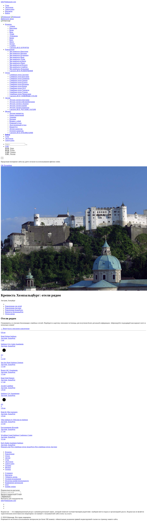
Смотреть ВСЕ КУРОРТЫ (19, 47)
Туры (7, 5)
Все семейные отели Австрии (46, 447)
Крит (11, 40)
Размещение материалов (14, 483)
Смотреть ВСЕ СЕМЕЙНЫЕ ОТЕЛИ (23, 96)
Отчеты (8, 469)
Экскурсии (9, 7)
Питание (12, 119)
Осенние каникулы (16, 131)
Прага (11, 42)
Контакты (8, 11)
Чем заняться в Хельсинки (19, 69)
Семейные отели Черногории (20, 94)
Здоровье (12, 117)
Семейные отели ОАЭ (17, 88)
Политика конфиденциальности (17, 481)
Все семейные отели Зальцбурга (23, 447)
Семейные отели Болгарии (19, 76)
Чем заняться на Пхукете (18, 65)
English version (10, 487)
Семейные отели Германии (19, 78)
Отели (7, 73)
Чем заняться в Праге (17, 63)
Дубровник (13, 36)
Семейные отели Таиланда (19, 90)
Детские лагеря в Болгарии (19, 100)
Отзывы (8, 465)
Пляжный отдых (15, 123)
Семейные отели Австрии (19, 75)
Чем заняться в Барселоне (18, 51)
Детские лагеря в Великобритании (22, 102)
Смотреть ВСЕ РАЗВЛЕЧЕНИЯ (21, 71)
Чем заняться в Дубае (17, 59)
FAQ (7, 485)
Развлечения (9, 49)
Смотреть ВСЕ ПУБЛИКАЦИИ (21, 133)
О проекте (9, 473)
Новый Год (13, 127)
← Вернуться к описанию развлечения (15, 329)
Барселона (13, 28)
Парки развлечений (16, 115)
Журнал (8, 111)
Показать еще (6, 447)
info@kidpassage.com (8, 2)
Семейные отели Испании (19, 84)
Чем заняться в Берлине (18, 53)
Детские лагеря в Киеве (18, 106)
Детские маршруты (16, 113)
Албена (12, 26)
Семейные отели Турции (18, 92)
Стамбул (12, 46)
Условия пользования (13, 479)
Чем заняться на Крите (17, 61)
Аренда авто (9, 9)
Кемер (11, 38)
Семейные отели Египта (18, 82)
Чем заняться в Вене (16, 57)
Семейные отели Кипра (18, 86)
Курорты (8, 24)
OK (2, 165)
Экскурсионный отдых (17, 125)
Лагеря (7, 98)
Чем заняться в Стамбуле (18, 67)
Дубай (11, 34)
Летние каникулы (15, 129)
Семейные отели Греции (18, 80)
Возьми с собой (15, 121)
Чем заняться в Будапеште (19, 55)
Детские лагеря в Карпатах (19, 107)
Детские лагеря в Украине (19, 104)
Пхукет (12, 44)
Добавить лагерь (11, 477)
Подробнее (8, 165)
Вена (11, 32)
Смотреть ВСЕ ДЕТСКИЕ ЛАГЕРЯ (22, 109)
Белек (11, 30)
